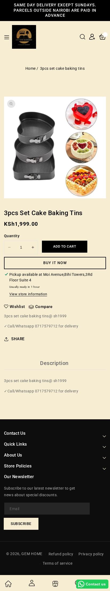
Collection (54, 584)
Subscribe (21, 524)
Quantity (11, 236)
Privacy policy (91, 554)
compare (44, 306)
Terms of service (57, 563)
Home (30, 68)
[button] (82, 37)
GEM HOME (31, 554)
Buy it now (55, 263)
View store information (28, 294)
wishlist (17, 306)
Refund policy (61, 554)
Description (54, 363)
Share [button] (18, 338)
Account (31, 583)
